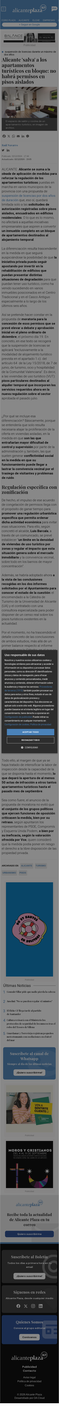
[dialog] (29, 701)
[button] (29, 747)
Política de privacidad (40, 724)
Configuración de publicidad (18, 717)
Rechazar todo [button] (30, 740)
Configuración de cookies (17, 724)
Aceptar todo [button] (30, 732)
